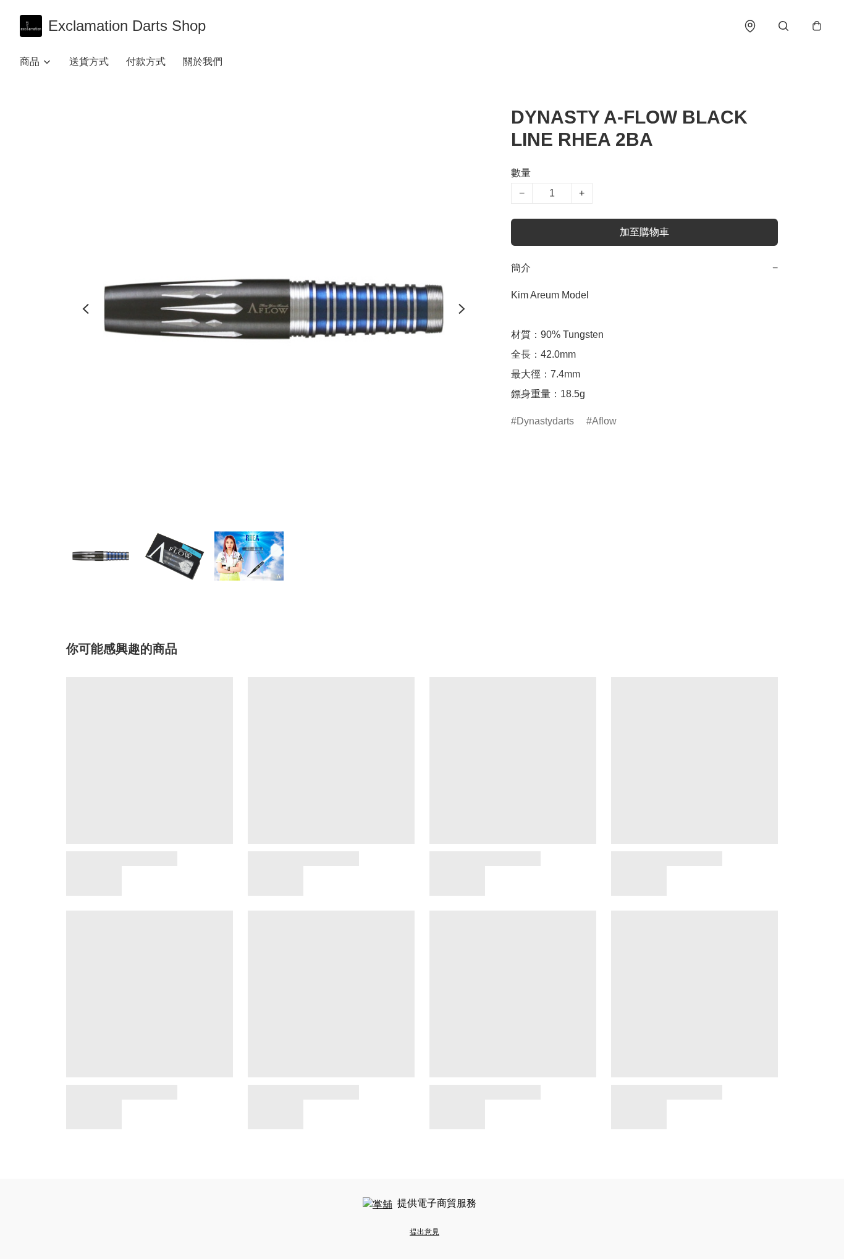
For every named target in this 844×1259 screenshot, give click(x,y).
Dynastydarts (545, 421)
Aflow (604, 421)
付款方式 (146, 61)
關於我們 (202, 61)
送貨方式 (89, 61)
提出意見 (424, 1231)
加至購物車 (644, 232)
